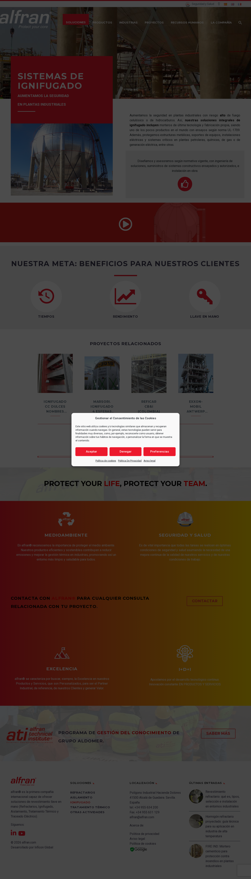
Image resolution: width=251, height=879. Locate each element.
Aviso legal (150, 460)
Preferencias (159, 451)
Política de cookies (105, 460)
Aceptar (91, 451)
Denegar (126, 451)
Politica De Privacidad (130, 460)
